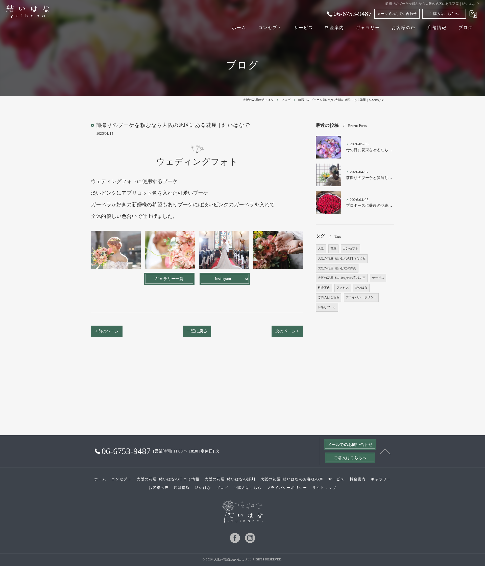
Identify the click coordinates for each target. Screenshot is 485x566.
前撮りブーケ (327, 307)
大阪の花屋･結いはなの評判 (337, 268)
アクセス (342, 287)
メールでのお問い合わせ (397, 14)
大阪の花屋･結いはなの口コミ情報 (342, 258)
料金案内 (324, 287)
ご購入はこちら (328, 297)
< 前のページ (106, 331)
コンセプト (350, 248)
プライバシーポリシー (361, 297)
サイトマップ (324, 488)
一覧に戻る (197, 331)
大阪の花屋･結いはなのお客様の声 (342, 278)
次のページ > (287, 331)
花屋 (333, 248)
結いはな (361, 287)
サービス (378, 278)
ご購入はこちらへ (444, 14)
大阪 (321, 248)
